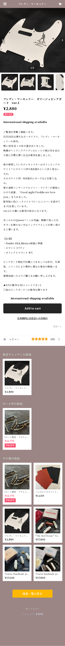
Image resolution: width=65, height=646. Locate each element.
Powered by (29, 614)
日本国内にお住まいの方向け (32, 318)
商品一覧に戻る (32, 593)
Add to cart (32, 308)
